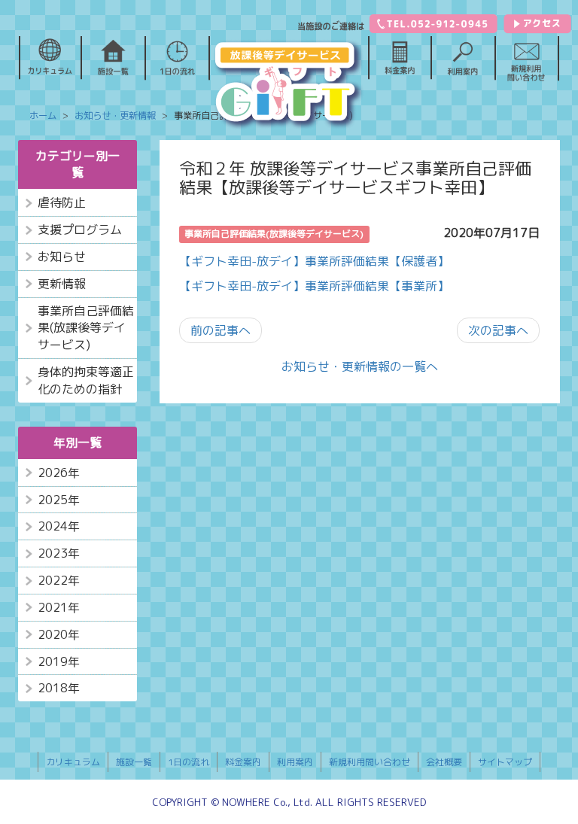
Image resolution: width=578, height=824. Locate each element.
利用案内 (295, 762)
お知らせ (62, 256)
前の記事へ (220, 330)
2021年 (59, 607)
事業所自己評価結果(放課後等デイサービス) (86, 328)
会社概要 (444, 762)
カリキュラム (73, 762)
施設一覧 (134, 762)
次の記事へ (498, 330)
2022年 (59, 580)
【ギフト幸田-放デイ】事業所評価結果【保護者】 (314, 261)
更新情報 (62, 283)
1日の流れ (188, 762)
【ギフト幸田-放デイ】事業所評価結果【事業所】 (314, 286)
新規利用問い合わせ (369, 762)
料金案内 (243, 762)
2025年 (59, 499)
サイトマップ (505, 762)
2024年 (59, 526)
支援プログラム (80, 229)
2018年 (59, 688)
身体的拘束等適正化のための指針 (86, 380)
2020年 (59, 634)
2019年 (59, 661)
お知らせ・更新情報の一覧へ (359, 366)
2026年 (59, 472)
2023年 (59, 553)
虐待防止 (62, 202)
